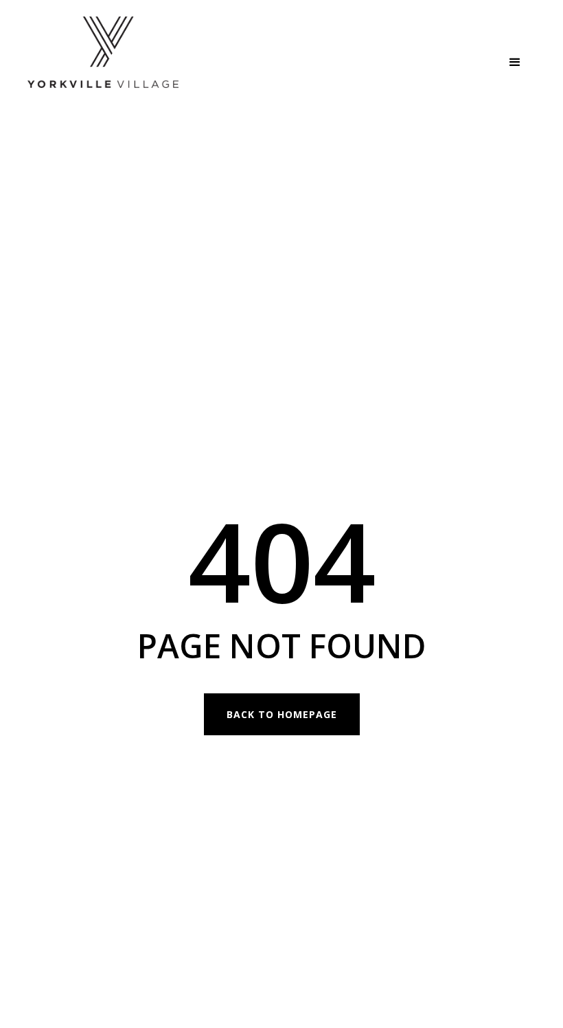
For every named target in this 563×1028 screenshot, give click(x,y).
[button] (515, 62)
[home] (103, 62)
